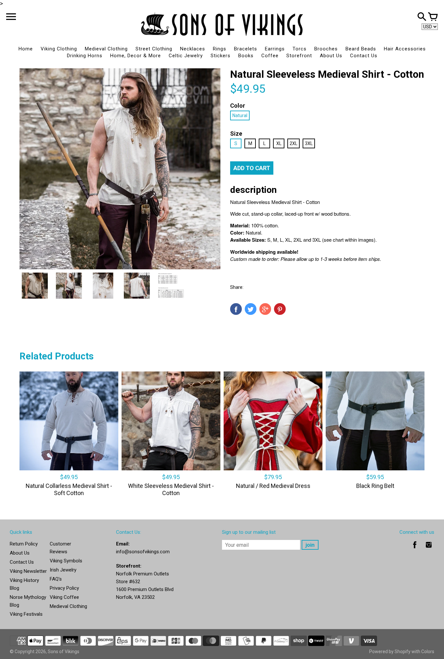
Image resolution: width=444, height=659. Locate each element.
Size (236, 133)
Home (26, 49)
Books (246, 56)
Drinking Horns (84, 56)
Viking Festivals (26, 614)
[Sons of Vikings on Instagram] (428, 549)
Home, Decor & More (135, 56)
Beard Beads (361, 49)
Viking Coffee (64, 597)
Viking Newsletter (28, 571)
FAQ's (56, 579)
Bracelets (245, 49)
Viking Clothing (59, 49)
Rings (219, 49)
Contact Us (363, 56)
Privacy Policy (64, 588)
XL (278, 143)
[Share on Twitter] (250, 309)
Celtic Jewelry (186, 56)
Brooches (326, 49)
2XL (293, 143)
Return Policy (24, 544)
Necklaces (192, 49)
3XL (309, 143)
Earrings (275, 49)
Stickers (220, 56)
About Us (331, 56)
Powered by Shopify (390, 651)
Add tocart (251, 168)
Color (237, 105)
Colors (427, 651)
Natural (239, 115)
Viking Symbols (66, 561)
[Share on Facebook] (236, 309)
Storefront (299, 56)
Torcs (300, 49)
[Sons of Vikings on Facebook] (414, 549)
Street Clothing (154, 49)
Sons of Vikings (63, 651)
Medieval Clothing (106, 49)
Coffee (270, 56)
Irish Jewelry (63, 570)
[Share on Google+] (265, 309)
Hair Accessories (405, 49)
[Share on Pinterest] (280, 309)
